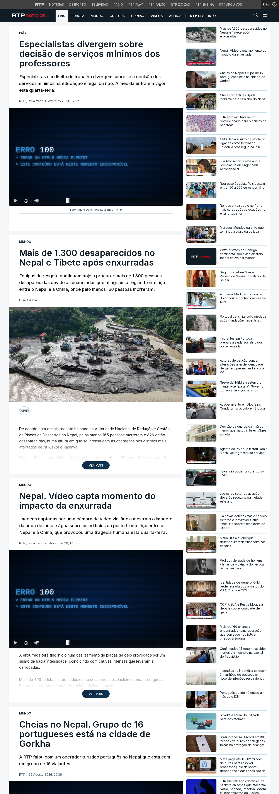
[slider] (111, 201)
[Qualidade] (165, 200)
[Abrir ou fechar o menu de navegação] (263, 15)
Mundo (97, 16)
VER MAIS (96, 465)
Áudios (175, 16)
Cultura (117, 16)
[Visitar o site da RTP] (40, 4)
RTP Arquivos (230, 4)
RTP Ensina (205, 4)
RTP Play (135, 4)
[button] (256, 16)
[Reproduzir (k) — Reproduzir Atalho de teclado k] (15, 200)
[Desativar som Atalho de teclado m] (36, 200)
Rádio (118, 4)
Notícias (56, 4)
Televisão (100, 4)
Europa (77, 16)
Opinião (137, 16)
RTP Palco (156, 4)
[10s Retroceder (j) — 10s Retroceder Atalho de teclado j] (26, 200)
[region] (96, 157)
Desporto (77, 4)
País (61, 16)
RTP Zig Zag (180, 4)
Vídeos (157, 16)
